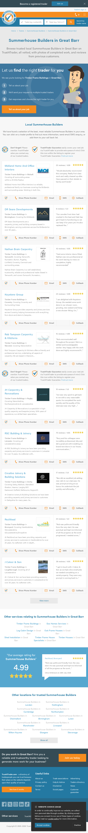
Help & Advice (59, 782)
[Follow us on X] (10, 804)
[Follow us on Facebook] (4, 804)
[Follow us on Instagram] (15, 804)
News (72, 785)
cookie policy (53, 818)
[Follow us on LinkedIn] (21, 804)
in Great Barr (28, 625)
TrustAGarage (30, 816)
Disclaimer (57, 785)
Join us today (72, 757)
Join (60, 3)
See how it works (17, 789)
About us (39, 778)
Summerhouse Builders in (28, 703)
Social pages (58, 789)
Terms (37, 789)
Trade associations (60, 778)
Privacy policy (41, 782)
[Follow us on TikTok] (27, 804)
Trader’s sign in (80, 9)
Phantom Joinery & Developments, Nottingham (56, 659)
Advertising (75, 778)
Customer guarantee (74, 791)
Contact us (39, 785)
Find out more (67, 156)
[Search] (70, 22)
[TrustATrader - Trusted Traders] (9, 13)
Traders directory (77, 782)
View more (44, 600)
